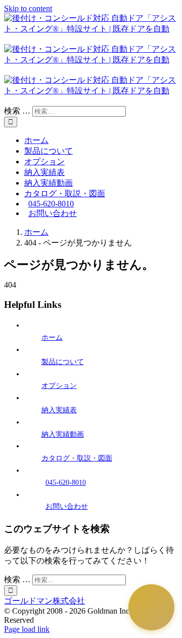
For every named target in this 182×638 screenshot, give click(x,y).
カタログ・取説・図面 (76, 458)
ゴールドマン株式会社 (44, 600)
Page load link (27, 629)
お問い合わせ (67, 506)
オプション (59, 385)
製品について (62, 362)
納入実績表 (59, 410)
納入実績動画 (62, 434)
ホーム (52, 337)
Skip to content (28, 8)
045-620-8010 (66, 482)
